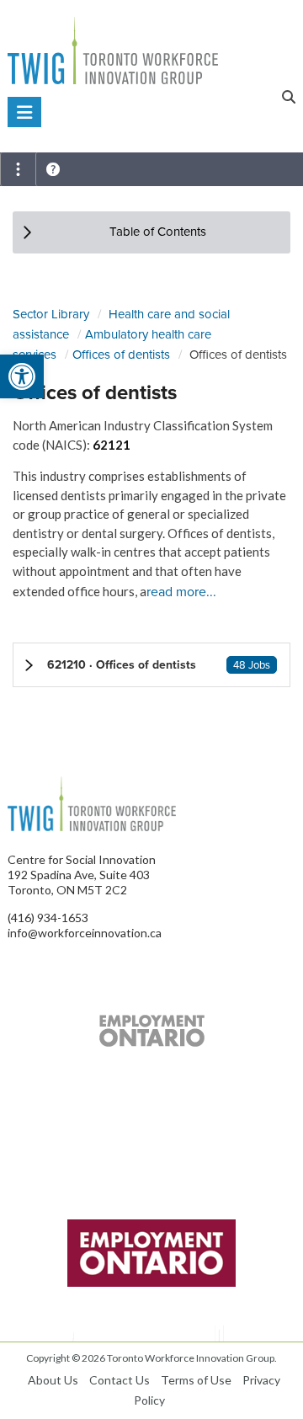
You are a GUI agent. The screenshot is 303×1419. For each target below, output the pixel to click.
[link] (22, 376)
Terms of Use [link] (196, 1380)
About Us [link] (53, 1380)
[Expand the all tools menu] (17, 169)
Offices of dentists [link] (121, 354)
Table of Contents (157, 231)
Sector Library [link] (51, 314)
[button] (151, 664)
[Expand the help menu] (53, 169)
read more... (181, 591)
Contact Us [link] (119, 1380)
